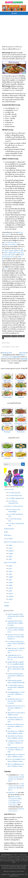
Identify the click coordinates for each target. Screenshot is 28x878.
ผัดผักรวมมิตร (7, 380)
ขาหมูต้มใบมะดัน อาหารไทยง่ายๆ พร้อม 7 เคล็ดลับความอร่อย (15, 743)
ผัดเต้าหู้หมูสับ (21, 389)
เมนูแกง (6, 250)
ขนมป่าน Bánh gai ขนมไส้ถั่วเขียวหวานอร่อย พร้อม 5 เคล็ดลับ (16, 669)
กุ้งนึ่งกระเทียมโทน (7, 389)
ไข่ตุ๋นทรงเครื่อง (7, 397)
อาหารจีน (13, 242)
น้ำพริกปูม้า (7, 432)
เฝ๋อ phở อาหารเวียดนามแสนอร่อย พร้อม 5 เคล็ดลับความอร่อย (16, 726)
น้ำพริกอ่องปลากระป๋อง (20, 423)
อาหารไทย (8, 242)
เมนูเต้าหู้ (10, 596)
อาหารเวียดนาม (12, 244)
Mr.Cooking (7, 343)
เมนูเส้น (10, 599)
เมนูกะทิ (10, 593)
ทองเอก (21, 450)
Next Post (22, 353)
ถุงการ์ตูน (16, 779)
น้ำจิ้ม (20, 255)
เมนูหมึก (10, 577)
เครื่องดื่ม (6, 606)
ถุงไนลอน (11, 779)
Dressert (11, 529)
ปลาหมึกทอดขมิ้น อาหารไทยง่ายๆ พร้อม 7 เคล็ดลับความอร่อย (16, 750)
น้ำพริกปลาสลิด (7, 423)
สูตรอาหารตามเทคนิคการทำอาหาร (14, 542)
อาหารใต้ (10, 519)
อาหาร (6, 269)
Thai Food (17, 493)
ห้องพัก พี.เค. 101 (13, 792)
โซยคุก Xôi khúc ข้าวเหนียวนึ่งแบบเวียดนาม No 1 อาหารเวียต (16, 650)
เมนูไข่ (13, 255)
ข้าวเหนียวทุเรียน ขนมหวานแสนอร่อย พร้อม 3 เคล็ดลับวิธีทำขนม (16, 687)
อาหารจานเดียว (8, 538)
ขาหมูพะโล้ (21, 397)
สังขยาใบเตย (7, 450)
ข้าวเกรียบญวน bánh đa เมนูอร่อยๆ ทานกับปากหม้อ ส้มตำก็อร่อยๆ (16, 643)
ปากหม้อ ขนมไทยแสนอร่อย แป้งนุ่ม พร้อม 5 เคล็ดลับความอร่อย (16, 676)
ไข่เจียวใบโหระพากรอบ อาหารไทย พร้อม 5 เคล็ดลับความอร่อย (16, 708)
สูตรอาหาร (20, 232)
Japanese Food (19, 498)
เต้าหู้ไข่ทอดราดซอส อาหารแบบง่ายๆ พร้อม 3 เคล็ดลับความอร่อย (15, 701)
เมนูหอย (10, 582)
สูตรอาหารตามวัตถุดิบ (10, 562)
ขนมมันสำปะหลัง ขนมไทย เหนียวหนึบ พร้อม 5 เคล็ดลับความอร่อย (15, 623)
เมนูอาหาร (8, 234)
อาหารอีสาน (11, 523)
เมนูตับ (10, 585)
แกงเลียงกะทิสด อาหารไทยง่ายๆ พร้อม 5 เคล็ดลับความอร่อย (15, 719)
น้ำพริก (6, 532)
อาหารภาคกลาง (6, 336)
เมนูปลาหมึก (7, 255)
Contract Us (12, 871)
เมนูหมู (10, 252)
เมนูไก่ (14, 252)
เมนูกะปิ (10, 588)
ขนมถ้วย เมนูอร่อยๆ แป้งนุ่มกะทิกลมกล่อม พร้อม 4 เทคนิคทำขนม (16, 616)
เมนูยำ (6, 252)
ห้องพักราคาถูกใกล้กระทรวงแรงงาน (15, 801)
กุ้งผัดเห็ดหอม (20, 380)
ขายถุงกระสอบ (16, 357)
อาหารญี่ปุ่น (11, 498)
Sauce (9, 535)
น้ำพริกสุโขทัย (21, 432)
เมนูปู (9, 580)
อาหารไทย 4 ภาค (9, 506)
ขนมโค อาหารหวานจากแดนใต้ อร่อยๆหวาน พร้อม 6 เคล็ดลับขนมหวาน (16, 637)
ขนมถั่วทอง (21, 458)
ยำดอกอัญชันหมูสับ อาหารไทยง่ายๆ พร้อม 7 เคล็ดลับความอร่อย (16, 694)
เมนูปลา (18, 252)
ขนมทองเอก (7, 458)
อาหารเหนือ (11, 514)
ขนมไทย (7, 257)
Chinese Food (18, 495)
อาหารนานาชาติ (9, 489)
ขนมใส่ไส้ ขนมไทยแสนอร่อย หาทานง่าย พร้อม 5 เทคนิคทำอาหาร (16, 630)
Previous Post (7, 353)
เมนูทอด (11, 250)
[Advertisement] (14, 30)
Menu (15, 13)
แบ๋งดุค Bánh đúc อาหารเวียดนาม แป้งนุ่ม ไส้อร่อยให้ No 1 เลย (15, 657)
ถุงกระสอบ (24, 359)
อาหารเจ (12, 257)
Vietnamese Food (13, 503)
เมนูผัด (10, 545)
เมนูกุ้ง (10, 574)
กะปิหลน (20, 415)
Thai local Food (18, 506)
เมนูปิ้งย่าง (16, 250)
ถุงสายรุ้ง (21, 777)
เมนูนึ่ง (21, 250)
